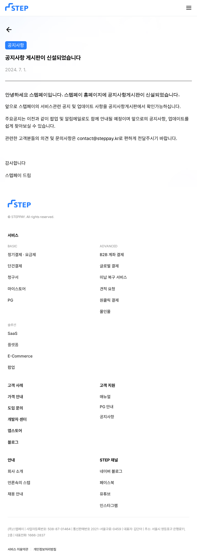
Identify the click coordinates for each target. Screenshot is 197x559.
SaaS (12, 333)
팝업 (11, 367)
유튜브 (105, 494)
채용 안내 (15, 494)
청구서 (13, 277)
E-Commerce (20, 356)
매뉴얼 (105, 396)
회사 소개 (15, 471)
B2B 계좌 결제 (112, 254)
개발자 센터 (17, 419)
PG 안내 (106, 406)
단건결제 (15, 266)
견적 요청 (107, 288)
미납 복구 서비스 (113, 277)
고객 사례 (15, 385)
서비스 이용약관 (18, 549)
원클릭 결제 (109, 300)
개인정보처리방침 (45, 549)
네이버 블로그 (111, 471)
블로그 (13, 442)
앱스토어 (15, 430)
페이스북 (107, 482)
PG (10, 300)
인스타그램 (109, 505)
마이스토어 (17, 288)
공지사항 (107, 416)
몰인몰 (105, 311)
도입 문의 (15, 408)
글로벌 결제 (109, 266)
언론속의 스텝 (19, 482)
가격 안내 (15, 396)
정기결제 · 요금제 (22, 254)
